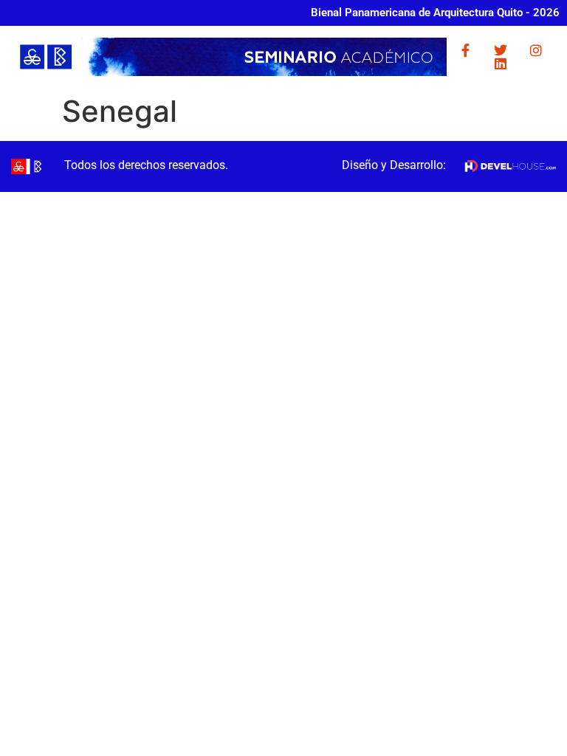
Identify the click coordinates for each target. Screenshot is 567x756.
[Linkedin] (500, 63)
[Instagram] (536, 50)
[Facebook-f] (465, 50)
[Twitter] (500, 50)
